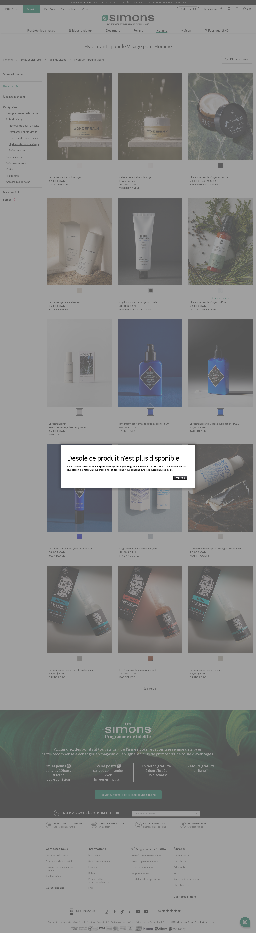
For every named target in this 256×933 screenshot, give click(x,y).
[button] (179, 478)
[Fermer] (190, 449)
